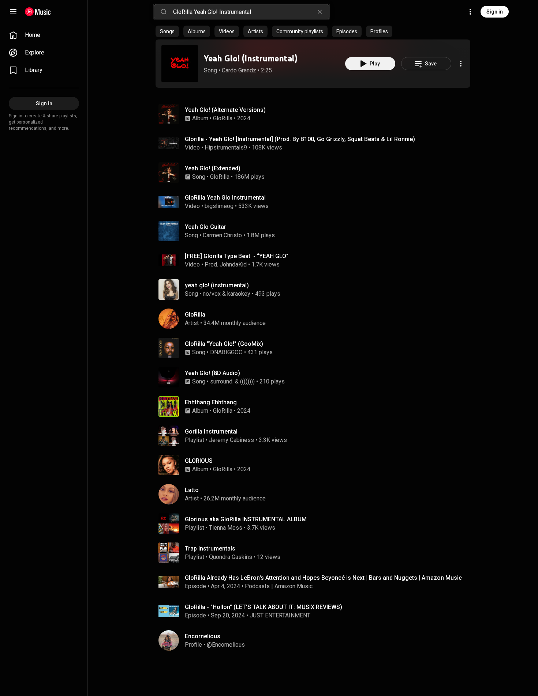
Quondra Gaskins (230, 556)
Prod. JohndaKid (226, 264)
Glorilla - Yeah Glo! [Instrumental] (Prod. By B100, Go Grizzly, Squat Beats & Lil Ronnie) (300, 139)
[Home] (38, 11)
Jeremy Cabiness (231, 439)
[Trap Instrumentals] (316, 552)
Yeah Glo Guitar (205, 226)
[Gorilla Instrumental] (316, 435)
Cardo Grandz (239, 70)
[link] (44, 35)
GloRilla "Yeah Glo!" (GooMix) (224, 343)
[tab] (167, 31)
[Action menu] (460, 63)
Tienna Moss (225, 527)
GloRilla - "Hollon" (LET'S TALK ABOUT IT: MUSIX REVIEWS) (263, 607)
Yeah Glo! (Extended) (212, 168)
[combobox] (251, 11)
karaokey (238, 293)
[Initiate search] (163, 12)
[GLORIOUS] (316, 465)
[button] (179, 63)
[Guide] (13, 11)
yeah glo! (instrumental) (217, 285)
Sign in (494, 12)
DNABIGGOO (226, 352)
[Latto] (316, 494)
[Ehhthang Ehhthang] (316, 406)
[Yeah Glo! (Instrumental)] (179, 63)
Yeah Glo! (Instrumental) (250, 58)
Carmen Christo (222, 235)
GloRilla (222, 118)
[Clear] (320, 12)
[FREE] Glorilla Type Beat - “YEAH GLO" (236, 256)
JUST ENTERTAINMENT (280, 615)
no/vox (212, 293)
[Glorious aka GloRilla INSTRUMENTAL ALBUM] (316, 523)
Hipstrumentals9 (226, 147)
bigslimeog (219, 206)
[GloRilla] (316, 318)
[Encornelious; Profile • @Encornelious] (316, 640)
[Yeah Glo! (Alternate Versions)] (316, 114)
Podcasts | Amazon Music (279, 586)
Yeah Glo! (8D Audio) (212, 373)
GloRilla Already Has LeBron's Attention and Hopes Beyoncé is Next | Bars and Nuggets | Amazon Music (323, 577)
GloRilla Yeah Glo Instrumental (225, 197)
